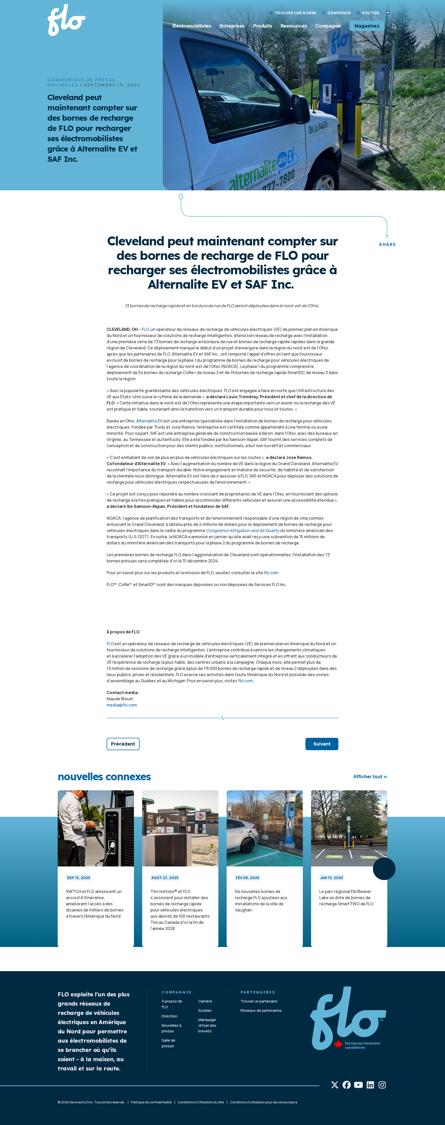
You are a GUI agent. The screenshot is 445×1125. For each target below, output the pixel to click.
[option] (96, 868)
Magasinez (367, 26)
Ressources (294, 26)
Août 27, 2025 (164, 877)
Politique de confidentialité (151, 1102)
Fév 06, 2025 (247, 877)
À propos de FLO (172, 1004)
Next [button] (384, 868)
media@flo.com (122, 705)
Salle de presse (168, 1043)
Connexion (339, 13)
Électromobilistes (192, 26)
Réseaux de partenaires (261, 1010)
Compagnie (328, 26)
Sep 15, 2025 (78, 877)
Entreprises (232, 26)
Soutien (370, 13)
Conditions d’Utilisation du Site (201, 1102)
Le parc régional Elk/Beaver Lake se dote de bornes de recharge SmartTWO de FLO (346, 898)
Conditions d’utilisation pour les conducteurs (263, 1102)
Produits (262, 26)
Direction (169, 1016)
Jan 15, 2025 (331, 877)
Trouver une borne (295, 13)
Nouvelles (63, 85)
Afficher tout (367, 776)
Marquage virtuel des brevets (207, 1025)
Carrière (205, 1001)
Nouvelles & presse (172, 1028)
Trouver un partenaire (259, 1001)
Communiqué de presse (81, 80)
